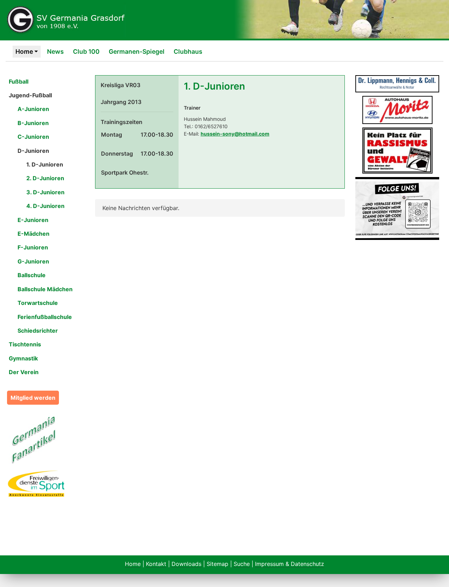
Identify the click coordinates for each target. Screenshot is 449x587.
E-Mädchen (33, 233)
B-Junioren (33, 122)
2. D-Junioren (45, 178)
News (55, 51)
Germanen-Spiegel (137, 51)
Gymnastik (23, 358)
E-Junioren (33, 219)
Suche (242, 563)
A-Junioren (33, 108)
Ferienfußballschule (45, 316)
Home (24, 51)
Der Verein (24, 372)
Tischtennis (25, 344)
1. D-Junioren (44, 164)
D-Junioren (33, 150)
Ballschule (32, 275)
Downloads (186, 563)
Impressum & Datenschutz (289, 563)
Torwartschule (38, 302)
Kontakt (156, 563)
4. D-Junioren (45, 205)
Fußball (18, 81)
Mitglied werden (33, 397)
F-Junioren (33, 247)
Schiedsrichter (38, 330)
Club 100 (86, 51)
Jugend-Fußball (30, 95)
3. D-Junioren (45, 192)
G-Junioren (33, 261)
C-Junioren (33, 136)
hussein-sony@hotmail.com (235, 134)
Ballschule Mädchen (45, 289)
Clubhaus (188, 51)
